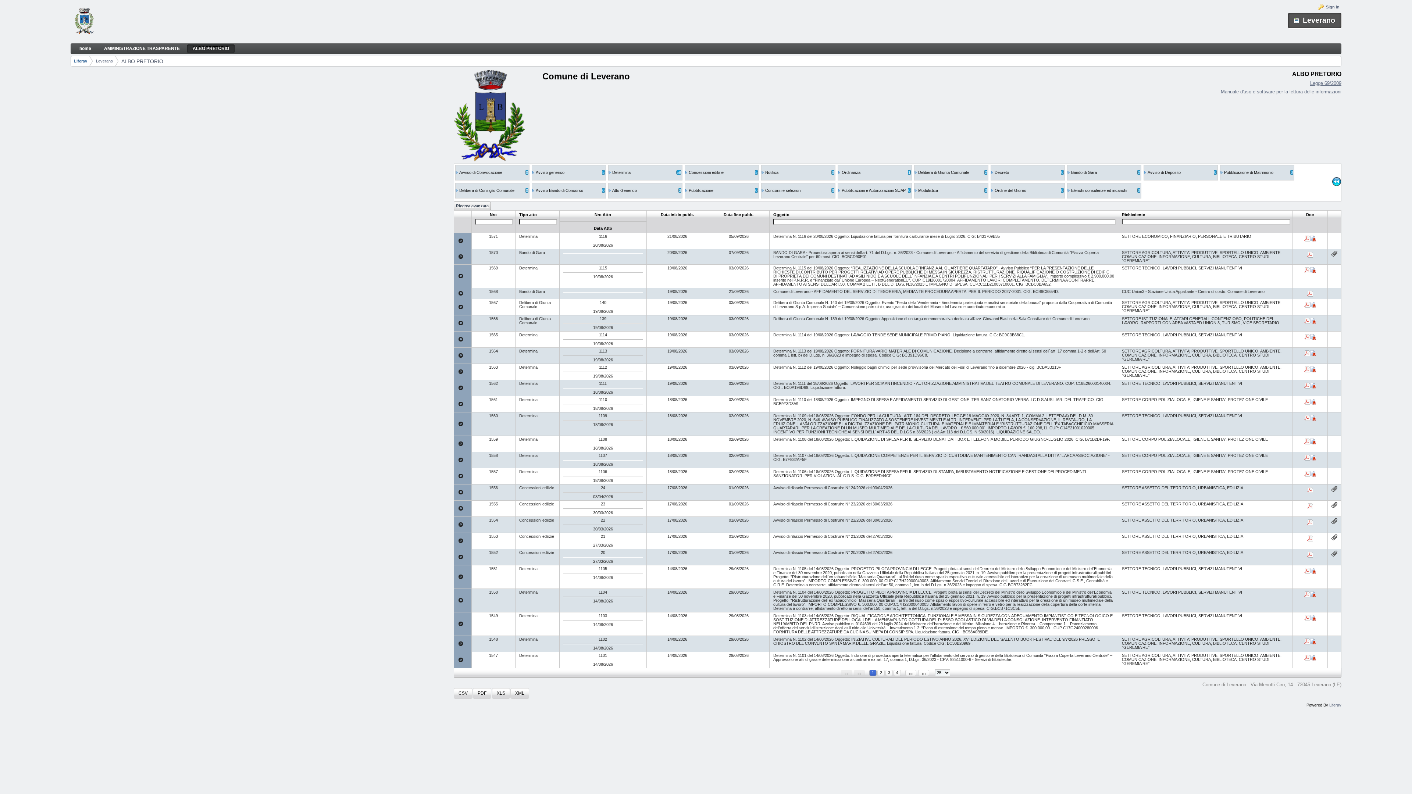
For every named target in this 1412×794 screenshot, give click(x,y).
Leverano (104, 61)
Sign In (1333, 7)
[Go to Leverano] (84, 21)
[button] (463, 693)
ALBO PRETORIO (142, 61)
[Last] (923, 673)
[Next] (910, 673)
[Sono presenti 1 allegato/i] (1334, 254)
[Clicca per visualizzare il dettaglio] (461, 241)
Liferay (80, 61)
